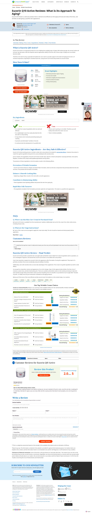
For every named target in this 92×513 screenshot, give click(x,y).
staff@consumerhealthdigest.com (18, 503)
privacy (24, 476)
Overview (15, 43)
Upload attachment (17, 427)
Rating (21, 43)
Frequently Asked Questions (17, 496)
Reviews (41, 43)
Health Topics (35, 1)
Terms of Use (64, 436)
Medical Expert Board (16, 491)
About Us (13, 481)
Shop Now (49, 305)
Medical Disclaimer (48, 495)
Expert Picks (59, 1)
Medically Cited (17, 29)
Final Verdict (52, 43)
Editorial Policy (19, 481)
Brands (43, 1)
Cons (29, 43)
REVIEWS (66, 1)
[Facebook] (59, 501)
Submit (37, 471)
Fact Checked (26, 29)
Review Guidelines (35, 434)
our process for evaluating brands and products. (56, 34)
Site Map (14, 500)
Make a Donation (62, 495)
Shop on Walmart (21, 92)
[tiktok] (71, 501)
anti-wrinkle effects (61, 152)
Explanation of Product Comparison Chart (46, 347)
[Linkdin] (68, 501)
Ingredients (35, 43)
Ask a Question (53, 28)
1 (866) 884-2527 (23, 505)
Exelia (21, 235)
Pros (25, 43)
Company (73, 1)
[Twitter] (66, 501)
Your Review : (15, 415)
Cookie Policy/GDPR (15, 499)
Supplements (51, 1)
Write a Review (70, 28)
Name (14, 411)
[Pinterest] (64, 501)
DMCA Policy (25, 481)
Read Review (55, 305)
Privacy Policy (45, 499)
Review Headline (16, 402)
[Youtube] (61, 501)
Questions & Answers (33, 358)
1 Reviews (54, 24)
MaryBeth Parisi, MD (27, 25)
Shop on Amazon (21, 88)
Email (47, 411)
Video (59, 358)
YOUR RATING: (16, 407)
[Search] (77, 2)
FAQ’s (46, 43)
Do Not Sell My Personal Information (43, 501)
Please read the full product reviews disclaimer (52, 352)
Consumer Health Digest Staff (29, 23)
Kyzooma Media (70, 509)
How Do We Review (15, 492)
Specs (67, 24)
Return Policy (14, 497)
